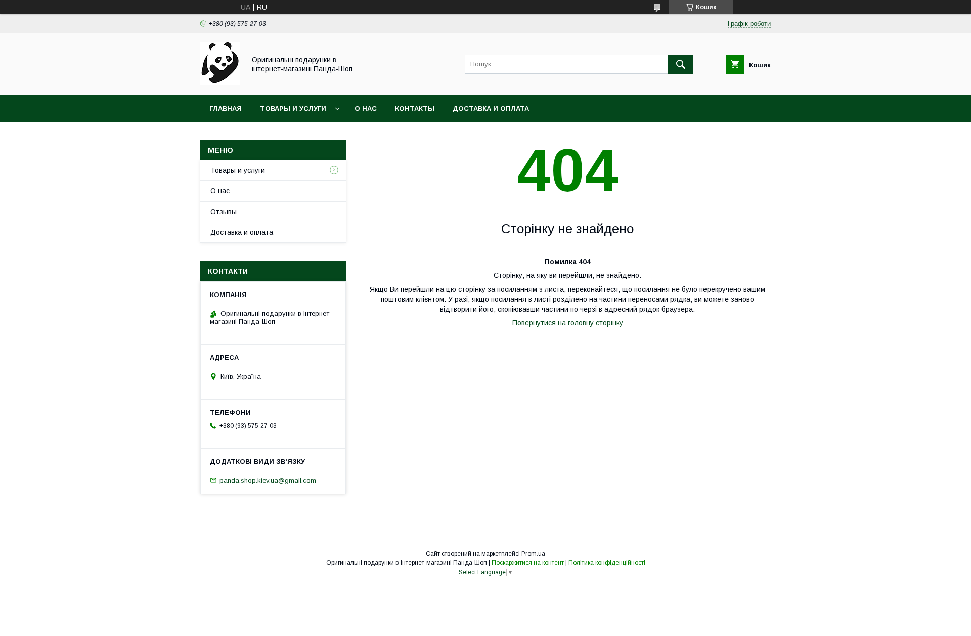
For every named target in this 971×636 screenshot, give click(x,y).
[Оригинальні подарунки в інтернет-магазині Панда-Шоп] (220, 82)
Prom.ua (533, 553)
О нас (366, 108)
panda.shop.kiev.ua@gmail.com (267, 480)
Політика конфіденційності (606, 562)
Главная (225, 108)
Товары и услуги (293, 108)
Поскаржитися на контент (528, 562)
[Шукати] (680, 64)
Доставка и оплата (491, 108)
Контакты (414, 108)
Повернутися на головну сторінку (567, 323)
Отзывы (223, 212)
